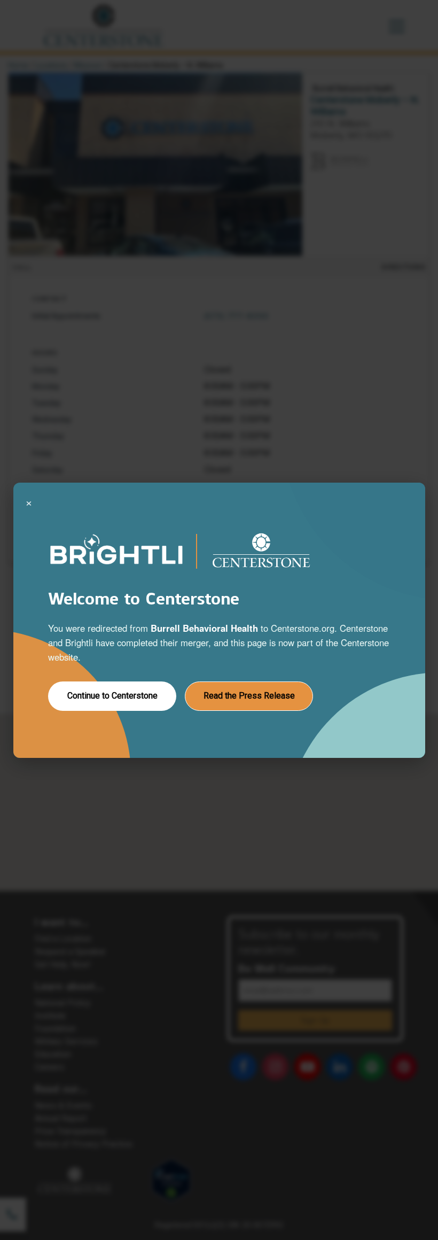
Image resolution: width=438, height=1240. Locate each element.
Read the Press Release (248, 696)
